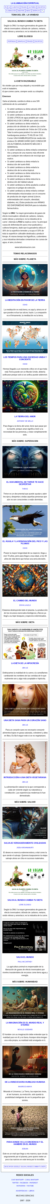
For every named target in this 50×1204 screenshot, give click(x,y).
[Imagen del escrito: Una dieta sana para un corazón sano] (25, 716)
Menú (28, 11)
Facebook (24, 1183)
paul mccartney (25, 962)
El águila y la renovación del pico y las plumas (25, 542)
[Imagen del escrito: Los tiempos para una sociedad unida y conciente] (25, 353)
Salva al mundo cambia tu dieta (25, 900)
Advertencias (21, 1191)
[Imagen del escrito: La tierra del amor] (25, 412)
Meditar (21, 11)
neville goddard (25, 1029)
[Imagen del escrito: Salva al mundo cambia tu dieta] (25, 895)
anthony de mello (25, 421)
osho (25, 305)
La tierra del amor (25, 416)
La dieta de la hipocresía (25, 663)
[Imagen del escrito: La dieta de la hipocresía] (25, 659)
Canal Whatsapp (32, 1180)
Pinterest (34, 1183)
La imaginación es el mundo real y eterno (25, 1024)
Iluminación (11, 11)
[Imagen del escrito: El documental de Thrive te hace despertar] (25, 477)
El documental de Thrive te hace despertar (25, 483)
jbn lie (25, 668)
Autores (32, 7)
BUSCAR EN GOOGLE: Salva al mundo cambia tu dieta (25, 1166)
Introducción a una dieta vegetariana (25, 777)
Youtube (30, 1186)
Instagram (21, 1186)
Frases (24, 7)
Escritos (41, 7)
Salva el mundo (25, 957)
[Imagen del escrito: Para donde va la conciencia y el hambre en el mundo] (25, 1137)
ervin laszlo (25, 605)
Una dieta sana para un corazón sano (25, 720)
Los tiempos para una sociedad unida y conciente (25, 358)
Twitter (15, 1183)
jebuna (25, 1149)
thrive (25, 489)
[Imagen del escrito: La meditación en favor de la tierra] (25, 296)
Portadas (12, 41)
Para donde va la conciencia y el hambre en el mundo (25, 1143)
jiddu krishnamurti (25, 848)
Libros (31, 1191)
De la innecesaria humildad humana (25, 1082)
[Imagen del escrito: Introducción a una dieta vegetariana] (25, 773)
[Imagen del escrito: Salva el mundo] (25, 953)
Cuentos (15, 7)
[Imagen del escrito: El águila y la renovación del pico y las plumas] (25, 537)
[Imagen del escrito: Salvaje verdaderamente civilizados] (25, 838)
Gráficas (36, 11)
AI (9, 7)
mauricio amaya (25, 1087)
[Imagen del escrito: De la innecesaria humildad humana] (25, 1077)
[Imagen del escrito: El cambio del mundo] (25, 596)
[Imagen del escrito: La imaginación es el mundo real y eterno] (25, 1018)
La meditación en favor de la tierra (25, 300)
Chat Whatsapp (17, 1180)
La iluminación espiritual (25, 3)
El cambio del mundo (25, 601)
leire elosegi (25, 905)
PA (6, 7)
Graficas (21, 41)
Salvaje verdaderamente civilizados (25, 843)
